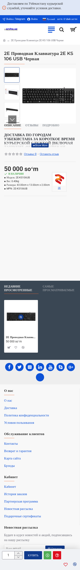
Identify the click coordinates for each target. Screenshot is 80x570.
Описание (12, 125)
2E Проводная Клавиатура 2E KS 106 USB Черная (21, 337)
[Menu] (51, 29)
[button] (25, 96)
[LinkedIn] (40, 367)
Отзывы (31, 125)
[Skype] (60, 367)
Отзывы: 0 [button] (30, 154)
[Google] (71, 367)
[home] (4, 40)
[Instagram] (30, 367)
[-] (18, 557)
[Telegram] (40, 377)
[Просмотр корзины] (73, 29)
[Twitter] (19, 367)
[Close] (77, 7)
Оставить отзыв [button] (49, 154)
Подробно (50, 125)
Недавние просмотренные (18, 288)
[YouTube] (50, 367)
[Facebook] (9, 367)
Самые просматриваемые (58, 288)
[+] (18, 553)
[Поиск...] (61, 29)
